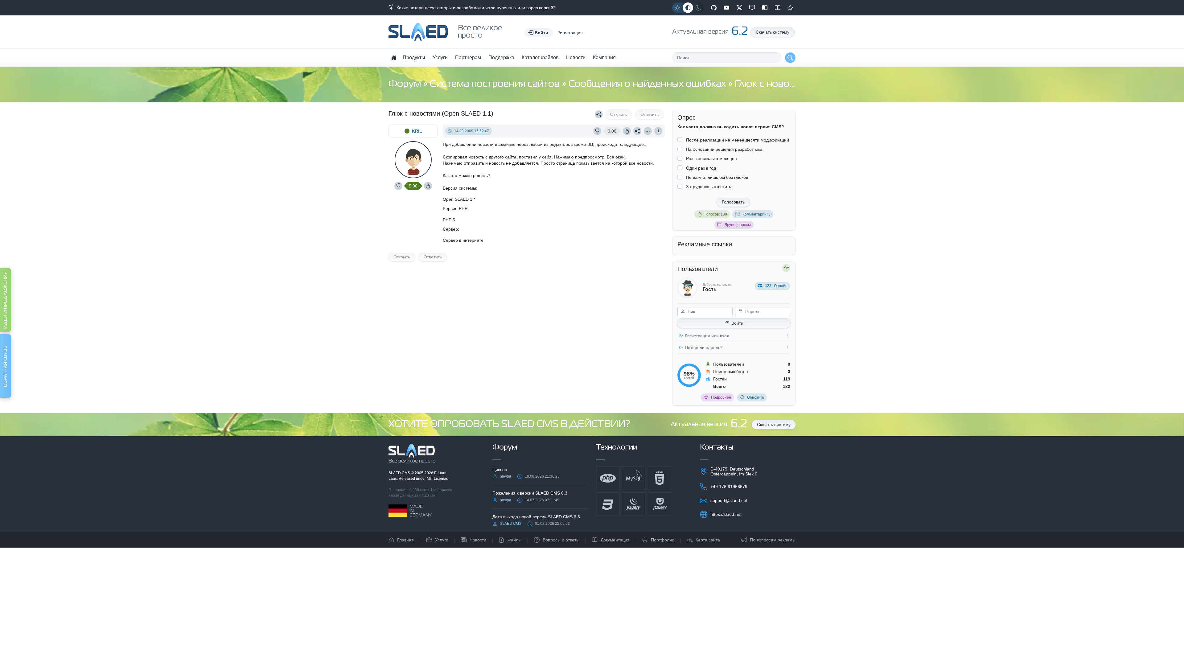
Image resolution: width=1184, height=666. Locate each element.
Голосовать (733, 201)
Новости (576, 57)
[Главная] (393, 57)
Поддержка (501, 57)
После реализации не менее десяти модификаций (737, 140)
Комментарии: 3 (756, 214)
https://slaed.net (726, 514)
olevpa (505, 476)
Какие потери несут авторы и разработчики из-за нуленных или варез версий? (475, 7)
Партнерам (468, 57)
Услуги (440, 57)
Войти (737, 323)
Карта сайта (708, 539)
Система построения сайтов (496, 84)
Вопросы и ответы (561, 539)
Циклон (499, 469)
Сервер (450, 229)
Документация (615, 539)
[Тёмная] (698, 7)
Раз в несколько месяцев (711, 158)
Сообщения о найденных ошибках (648, 84)
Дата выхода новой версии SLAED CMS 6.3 (536, 516)
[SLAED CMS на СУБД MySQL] (633, 478)
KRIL (417, 131)
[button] (538, 32)
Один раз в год (701, 168)
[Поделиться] (599, 114)
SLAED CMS (399, 473)
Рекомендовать (790, 7)
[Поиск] (790, 57)
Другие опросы (738, 225)
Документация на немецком (764, 7)
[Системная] (688, 7)
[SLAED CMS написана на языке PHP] (607, 478)
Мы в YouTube (726, 7)
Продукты (414, 57)
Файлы (514, 539)
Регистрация (570, 32)
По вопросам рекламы (773, 539)
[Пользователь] (648, 131)
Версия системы (459, 188)
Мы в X (739, 7)
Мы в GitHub (714, 7)
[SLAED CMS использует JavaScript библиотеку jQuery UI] (659, 504)
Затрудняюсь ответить (708, 186)
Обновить (755, 397)
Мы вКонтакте (752, 7)
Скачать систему (772, 32)
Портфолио (662, 539)
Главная (405, 539)
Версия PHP (455, 208)
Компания (604, 57)
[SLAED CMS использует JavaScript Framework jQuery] (633, 504)
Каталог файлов (540, 57)
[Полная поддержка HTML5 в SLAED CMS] (659, 478)
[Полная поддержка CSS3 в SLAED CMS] (607, 504)
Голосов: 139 (716, 214)
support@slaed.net (728, 500)
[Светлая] (677, 7)
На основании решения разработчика (724, 149)
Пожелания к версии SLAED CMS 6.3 (529, 493)
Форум (405, 84)
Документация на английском (777, 7)
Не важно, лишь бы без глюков (717, 177)
